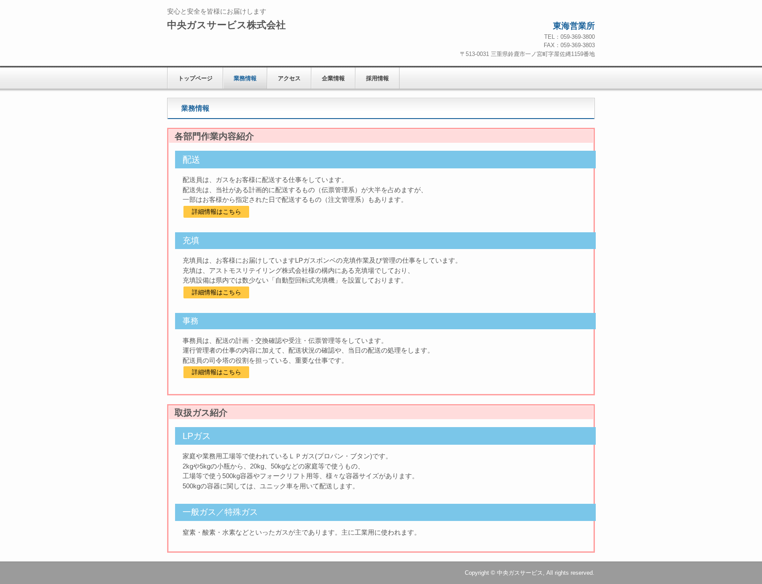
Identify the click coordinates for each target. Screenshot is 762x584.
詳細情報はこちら (216, 211)
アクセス (289, 78)
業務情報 (245, 78)
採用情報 (377, 78)
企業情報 (333, 78)
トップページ (195, 78)
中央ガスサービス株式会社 (226, 24)
